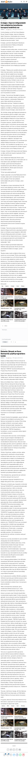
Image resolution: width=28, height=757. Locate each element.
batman (3, 705)
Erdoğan (12, 286)
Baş (2, 286)
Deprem (7, 286)
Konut (18, 286)
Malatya (22, 286)
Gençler (12, 705)
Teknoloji (23, 705)
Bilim (8, 705)
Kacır (18, 705)
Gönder (5, 342)
